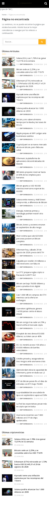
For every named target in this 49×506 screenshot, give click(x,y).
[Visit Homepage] (24, 3)
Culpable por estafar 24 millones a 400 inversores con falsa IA (31, 262)
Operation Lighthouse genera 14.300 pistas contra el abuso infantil (29, 311)
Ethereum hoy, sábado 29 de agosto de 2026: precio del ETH (30, 251)
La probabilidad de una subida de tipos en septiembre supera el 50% (31, 393)
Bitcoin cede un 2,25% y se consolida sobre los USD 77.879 (30, 70)
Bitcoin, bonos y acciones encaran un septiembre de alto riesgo (30, 226)
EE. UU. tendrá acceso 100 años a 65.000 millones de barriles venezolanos (30, 347)
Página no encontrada (17, 15)
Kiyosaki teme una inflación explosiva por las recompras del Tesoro (30, 97)
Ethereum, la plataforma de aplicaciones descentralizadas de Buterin (30, 161)
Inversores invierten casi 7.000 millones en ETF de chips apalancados (29, 418)
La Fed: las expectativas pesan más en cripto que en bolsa (31, 405)
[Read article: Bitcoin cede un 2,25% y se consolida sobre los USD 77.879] (7, 453)
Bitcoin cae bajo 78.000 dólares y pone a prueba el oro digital (30, 284)
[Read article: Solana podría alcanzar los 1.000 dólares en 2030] (7, 492)
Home (4, 15)
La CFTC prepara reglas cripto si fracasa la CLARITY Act (30, 273)
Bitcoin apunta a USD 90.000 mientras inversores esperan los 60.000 (30, 188)
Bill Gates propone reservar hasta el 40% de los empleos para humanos (31, 175)
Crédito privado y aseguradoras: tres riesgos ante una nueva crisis (30, 360)
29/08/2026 (39, 64)
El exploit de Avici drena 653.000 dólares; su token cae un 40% (30, 335)
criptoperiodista (26, 64)
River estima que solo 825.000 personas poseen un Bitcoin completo (29, 238)
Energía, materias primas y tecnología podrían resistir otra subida (29, 213)
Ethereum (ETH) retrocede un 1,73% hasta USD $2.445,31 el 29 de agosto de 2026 (30, 83)
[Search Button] (42, 41)
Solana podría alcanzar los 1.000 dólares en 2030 (30, 109)
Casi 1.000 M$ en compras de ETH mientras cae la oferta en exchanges (31, 297)
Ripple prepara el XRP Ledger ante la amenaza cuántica (31, 134)
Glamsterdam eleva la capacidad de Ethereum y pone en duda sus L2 (31, 371)
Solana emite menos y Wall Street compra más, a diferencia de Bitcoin (31, 201)
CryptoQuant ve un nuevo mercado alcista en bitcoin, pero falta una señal (31, 147)
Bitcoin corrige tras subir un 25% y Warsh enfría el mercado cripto (31, 323)
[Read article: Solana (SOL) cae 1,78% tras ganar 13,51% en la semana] (7, 441)
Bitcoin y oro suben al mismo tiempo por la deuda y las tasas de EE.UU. (31, 122)
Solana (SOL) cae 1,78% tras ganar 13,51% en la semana (31, 59)
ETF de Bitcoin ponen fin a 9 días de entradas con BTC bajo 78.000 (31, 382)
